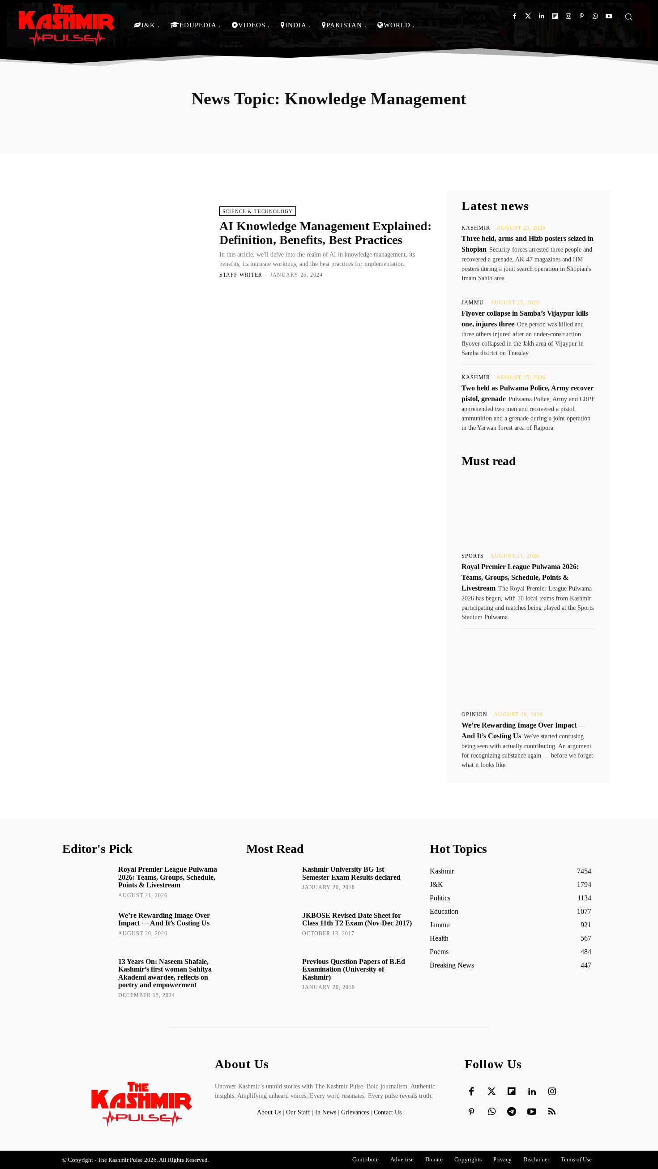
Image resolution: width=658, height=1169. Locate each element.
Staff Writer (240, 275)
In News (325, 1112)
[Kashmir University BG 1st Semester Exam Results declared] (271, 882)
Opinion (474, 714)
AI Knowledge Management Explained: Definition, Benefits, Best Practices (325, 233)
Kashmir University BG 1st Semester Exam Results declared (351, 873)
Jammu (472, 302)
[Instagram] (568, 16)
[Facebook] (514, 16)
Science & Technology (257, 211)
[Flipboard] (555, 16)
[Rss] (552, 1112)
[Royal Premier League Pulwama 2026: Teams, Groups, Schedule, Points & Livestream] (528, 510)
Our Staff (298, 1112)
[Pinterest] (582, 16)
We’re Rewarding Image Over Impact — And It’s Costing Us (164, 919)
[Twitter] (528, 16)
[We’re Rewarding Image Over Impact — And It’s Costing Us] (528, 668)
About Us (270, 1112)
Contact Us (388, 1112)
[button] (628, 16)
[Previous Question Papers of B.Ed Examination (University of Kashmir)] (271, 974)
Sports (472, 556)
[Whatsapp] (595, 16)
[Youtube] (608, 16)
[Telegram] (511, 1112)
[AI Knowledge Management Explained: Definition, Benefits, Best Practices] (136, 242)
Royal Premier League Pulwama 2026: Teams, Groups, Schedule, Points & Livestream (520, 577)
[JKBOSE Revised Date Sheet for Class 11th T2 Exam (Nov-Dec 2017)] (271, 928)
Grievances (355, 1112)
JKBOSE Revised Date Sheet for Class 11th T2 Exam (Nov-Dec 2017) (357, 919)
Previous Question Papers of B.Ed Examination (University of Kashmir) (353, 969)
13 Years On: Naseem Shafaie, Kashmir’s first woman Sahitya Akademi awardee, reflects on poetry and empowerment (165, 973)
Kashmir (475, 228)
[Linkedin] (541, 16)
